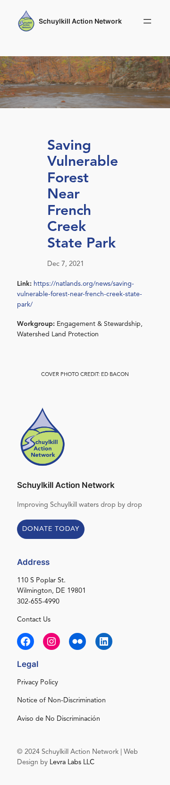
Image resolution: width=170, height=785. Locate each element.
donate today (50, 529)
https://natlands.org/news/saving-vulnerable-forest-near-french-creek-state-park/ (79, 294)
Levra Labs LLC (72, 762)
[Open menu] (147, 21)
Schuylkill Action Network (80, 21)
